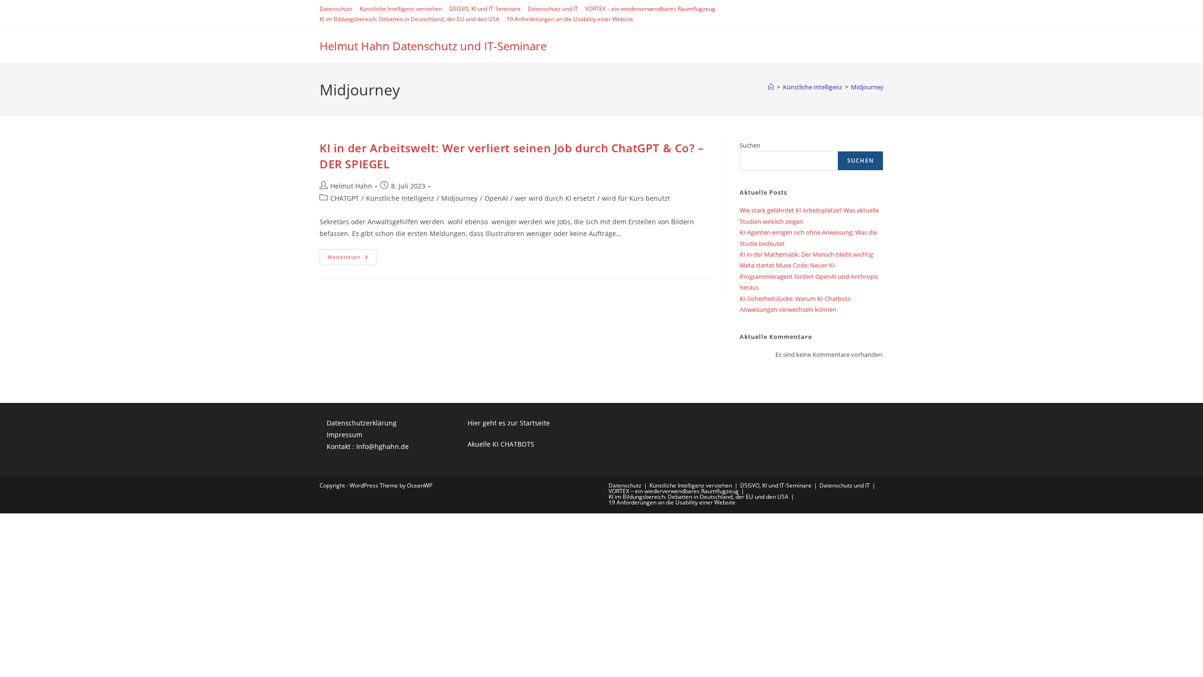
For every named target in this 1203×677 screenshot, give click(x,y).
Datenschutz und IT (553, 9)
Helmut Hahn (351, 185)
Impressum (344, 434)
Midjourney (867, 87)
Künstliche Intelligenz (400, 198)
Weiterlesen (352, 258)
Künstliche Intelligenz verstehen (400, 9)
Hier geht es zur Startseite (509, 422)
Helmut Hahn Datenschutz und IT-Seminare (433, 46)
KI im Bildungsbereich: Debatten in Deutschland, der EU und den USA (410, 19)
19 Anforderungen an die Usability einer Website (570, 19)
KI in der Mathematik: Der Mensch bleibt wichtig (806, 254)
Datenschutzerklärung (362, 422)
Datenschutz (336, 9)
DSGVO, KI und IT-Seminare (485, 9)
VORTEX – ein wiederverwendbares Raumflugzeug (650, 9)
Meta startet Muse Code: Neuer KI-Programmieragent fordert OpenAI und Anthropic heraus (809, 276)
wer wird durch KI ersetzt (555, 198)
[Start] (771, 87)
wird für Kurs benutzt (636, 198)
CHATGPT (344, 198)
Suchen (750, 145)
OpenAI (496, 198)
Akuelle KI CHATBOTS (501, 444)
